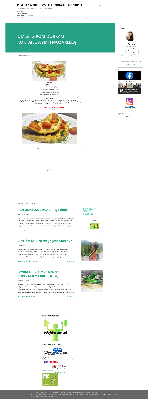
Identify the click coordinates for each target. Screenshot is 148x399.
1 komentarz (30, 230)
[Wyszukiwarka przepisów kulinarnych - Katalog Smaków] (60, 359)
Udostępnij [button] (77, 149)
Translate (31, 15)
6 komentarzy (31, 296)
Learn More (107, 394)
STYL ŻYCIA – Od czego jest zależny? (44, 241)
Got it (115, 394)
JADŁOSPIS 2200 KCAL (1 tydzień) (42, 210)
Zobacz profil (130, 64)
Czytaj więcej (70, 230)
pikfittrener (130, 44)
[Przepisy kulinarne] (50, 385)
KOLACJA (63, 18)
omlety (26, 149)
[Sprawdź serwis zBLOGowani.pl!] (60, 372)
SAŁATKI (53, 18)
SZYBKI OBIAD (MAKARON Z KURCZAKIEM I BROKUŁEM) (38, 274)
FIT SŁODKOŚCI (75, 18)
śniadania (32, 149)
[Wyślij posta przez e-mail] (38, 149)
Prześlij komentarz (32, 261)
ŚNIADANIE (34, 18)
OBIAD (44, 18)
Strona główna (21, 18)
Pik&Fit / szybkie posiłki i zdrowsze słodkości (49, 5)
